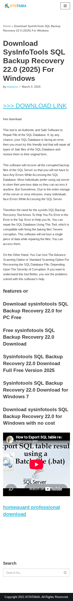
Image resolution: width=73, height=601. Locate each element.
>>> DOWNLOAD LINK (35, 105)
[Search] (65, 572)
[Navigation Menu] (65, 5)
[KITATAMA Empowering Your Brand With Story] (15, 6)
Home (7, 26)
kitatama (12, 86)
